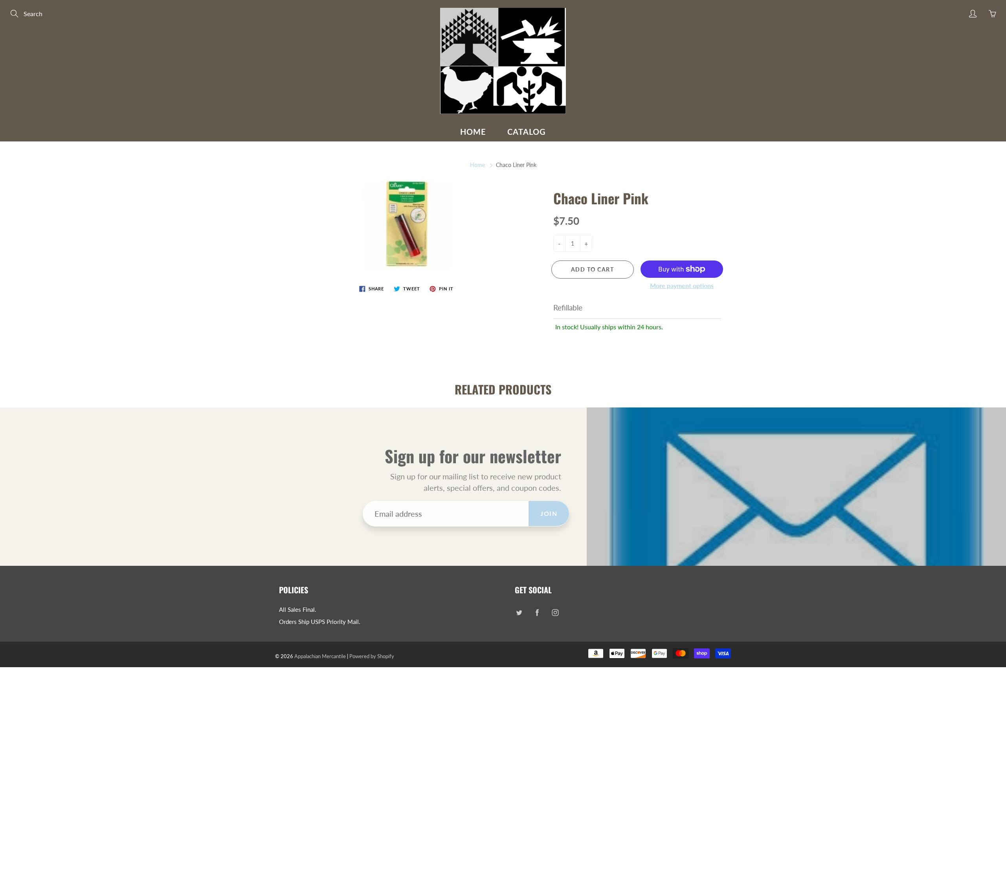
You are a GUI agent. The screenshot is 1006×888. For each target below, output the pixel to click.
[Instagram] (555, 613)
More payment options (682, 285)
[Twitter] (519, 613)
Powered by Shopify (371, 656)
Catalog (526, 131)
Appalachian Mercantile (320, 656)
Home (473, 131)
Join (548, 513)
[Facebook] (537, 613)
